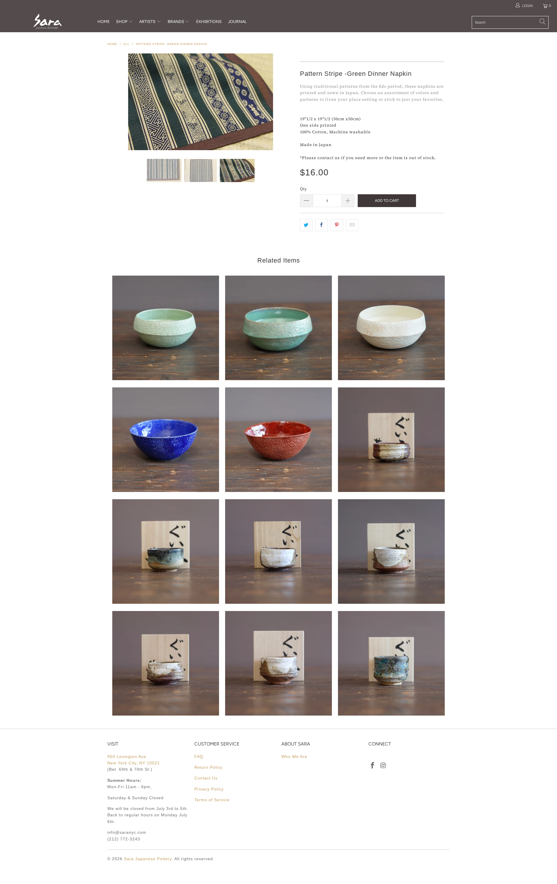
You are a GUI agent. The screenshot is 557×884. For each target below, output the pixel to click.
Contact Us (206, 778)
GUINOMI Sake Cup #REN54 (391, 663)
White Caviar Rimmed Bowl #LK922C (391, 328)
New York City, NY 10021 (133, 763)
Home (103, 21)
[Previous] (117, 101)
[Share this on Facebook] (321, 225)
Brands (176, 21)
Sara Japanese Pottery (148, 858)
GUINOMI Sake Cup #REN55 (278, 663)
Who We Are (294, 756)
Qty (303, 189)
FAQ (198, 756)
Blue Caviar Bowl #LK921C (165, 439)
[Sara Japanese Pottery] (47, 22)
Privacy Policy (209, 789)
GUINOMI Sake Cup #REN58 (278, 551)
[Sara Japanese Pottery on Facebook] (372, 766)
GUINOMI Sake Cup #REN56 (165, 663)
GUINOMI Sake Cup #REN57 (391, 551)
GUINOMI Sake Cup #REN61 (391, 439)
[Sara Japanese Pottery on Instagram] (383, 766)
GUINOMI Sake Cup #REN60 (165, 551)
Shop (121, 21)
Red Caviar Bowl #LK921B (278, 439)
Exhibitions (209, 21)
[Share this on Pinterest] (337, 225)
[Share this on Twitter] (306, 225)
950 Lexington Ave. (127, 756)
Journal (237, 21)
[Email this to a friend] (352, 225)
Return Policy (208, 767)
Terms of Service (212, 799)
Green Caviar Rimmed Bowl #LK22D (278, 328)
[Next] (284, 101)
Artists (147, 21)
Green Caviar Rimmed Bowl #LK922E (165, 328)
